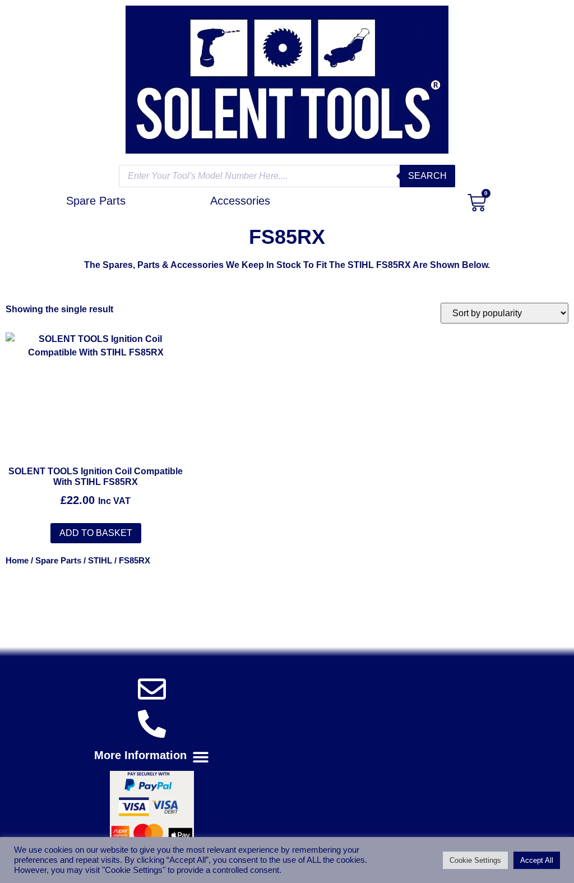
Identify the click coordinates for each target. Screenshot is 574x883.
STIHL (100, 560)
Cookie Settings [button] (475, 860)
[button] (152, 757)
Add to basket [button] (95, 533)
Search (427, 176)
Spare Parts (58, 560)
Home (17, 560)
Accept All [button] (536, 860)
